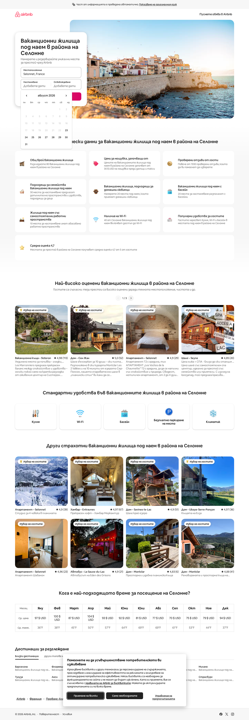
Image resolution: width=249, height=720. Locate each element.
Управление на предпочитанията (163, 697)
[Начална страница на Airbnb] (24, 14)
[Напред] (131, 298)
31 (26, 144)
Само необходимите (124, 695)
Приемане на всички (85, 695)
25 (32, 137)
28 (53, 137)
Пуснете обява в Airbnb (216, 14)
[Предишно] (118, 298)
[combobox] (51, 74)
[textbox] (35, 86)
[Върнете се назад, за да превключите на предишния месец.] (27, 96)
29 (59, 137)
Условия (67, 714)
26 (39, 137)
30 (66, 137)
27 (46, 137)
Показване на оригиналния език (158, 4)
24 (26, 137)
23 (66, 130)
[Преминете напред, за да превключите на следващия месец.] (66, 96)
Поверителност (49, 714)
